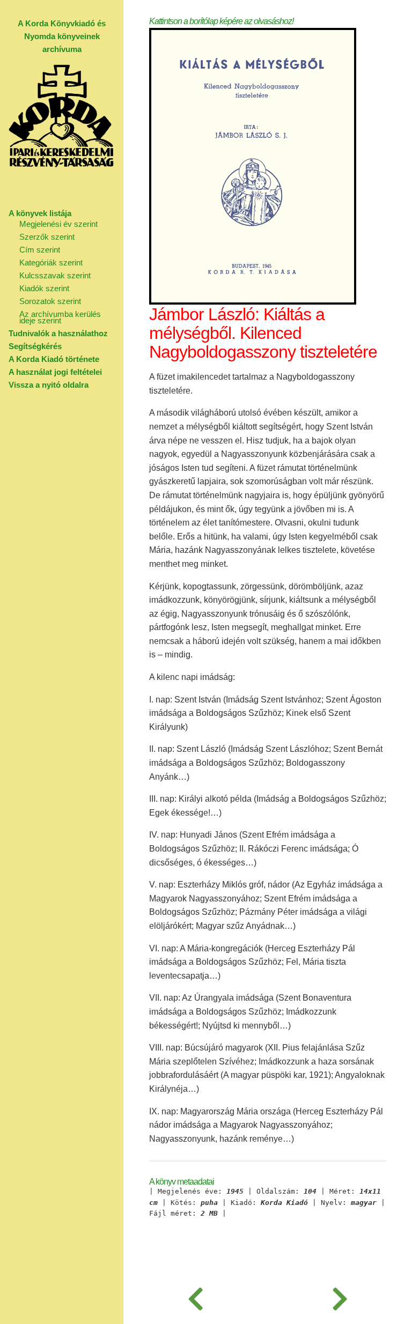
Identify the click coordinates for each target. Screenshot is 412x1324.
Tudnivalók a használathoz (58, 333)
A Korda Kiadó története (54, 359)
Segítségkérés (35, 346)
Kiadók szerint (44, 288)
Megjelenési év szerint (58, 223)
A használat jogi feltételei (55, 371)
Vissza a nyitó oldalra (49, 384)
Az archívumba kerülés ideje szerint (60, 317)
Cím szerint (39, 249)
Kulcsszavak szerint (55, 275)
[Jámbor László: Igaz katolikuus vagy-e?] (195, 1297)
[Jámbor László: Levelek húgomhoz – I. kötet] (340, 1297)
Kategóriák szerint (51, 262)
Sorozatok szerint (50, 301)
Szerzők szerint (47, 236)
